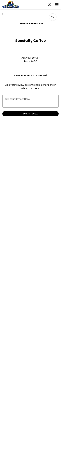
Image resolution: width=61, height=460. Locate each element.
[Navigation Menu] (57, 4)
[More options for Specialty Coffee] (52, 17)
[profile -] (49, 4)
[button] (3, 14)
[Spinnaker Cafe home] (15, 4)
